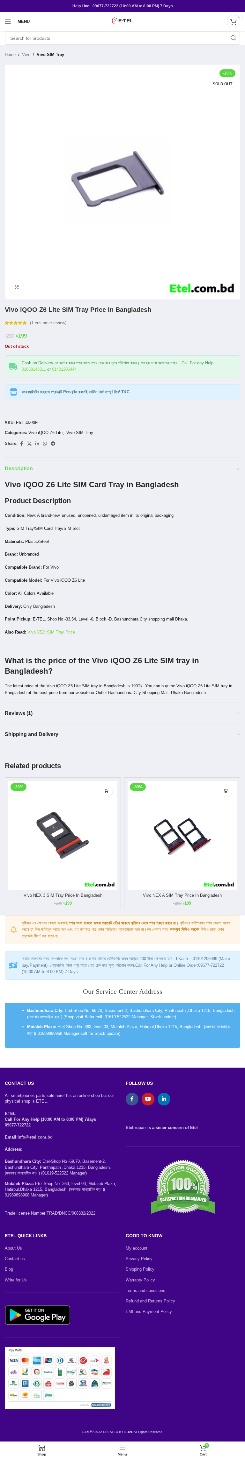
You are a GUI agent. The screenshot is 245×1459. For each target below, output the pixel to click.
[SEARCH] (233, 38)
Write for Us (16, 1280)
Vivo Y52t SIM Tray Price (51, 632)
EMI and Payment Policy (149, 1311)
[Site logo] (122, 21)
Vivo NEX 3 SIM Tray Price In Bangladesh (63, 895)
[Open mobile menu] (8, 21)
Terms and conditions (145, 1290)
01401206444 (64, 369)
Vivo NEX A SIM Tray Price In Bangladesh (182, 895)
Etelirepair (136, 1127)
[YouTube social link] (148, 1099)
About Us (13, 1248)
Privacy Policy (139, 1258)
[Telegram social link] (53, 443)
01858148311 (34, 369)
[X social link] (29, 443)
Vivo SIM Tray (50, 54)
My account (136, 1248)
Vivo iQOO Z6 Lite (45, 432)
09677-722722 (18, 1125)
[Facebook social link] (21, 443)
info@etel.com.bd (35, 1137)
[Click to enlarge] (17, 287)
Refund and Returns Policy (150, 1301)
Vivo (26, 54)
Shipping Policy (140, 1269)
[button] (107, 791)
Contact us (15, 1258)
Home (10, 54)
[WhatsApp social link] (45, 443)
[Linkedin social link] (37, 443)
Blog (9, 1269)
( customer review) (48, 322)
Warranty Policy (140, 1280)
